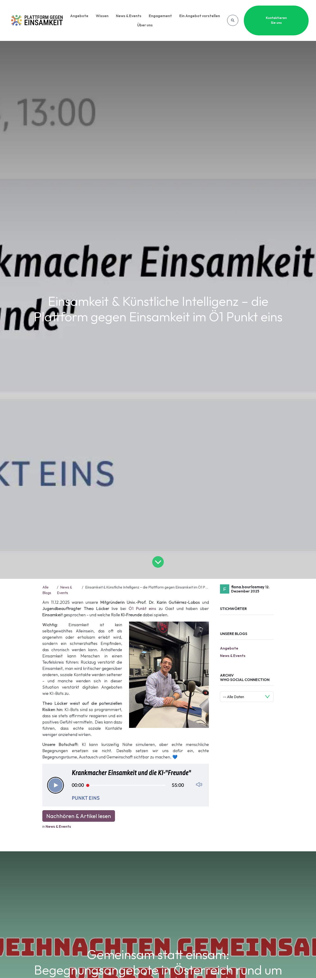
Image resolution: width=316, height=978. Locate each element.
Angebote (79, 15)
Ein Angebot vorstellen (199, 15)
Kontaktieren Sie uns (276, 20)
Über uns (145, 25)
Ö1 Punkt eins (142, 608)
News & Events (128, 15)
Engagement (160, 15)
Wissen (102, 15)
